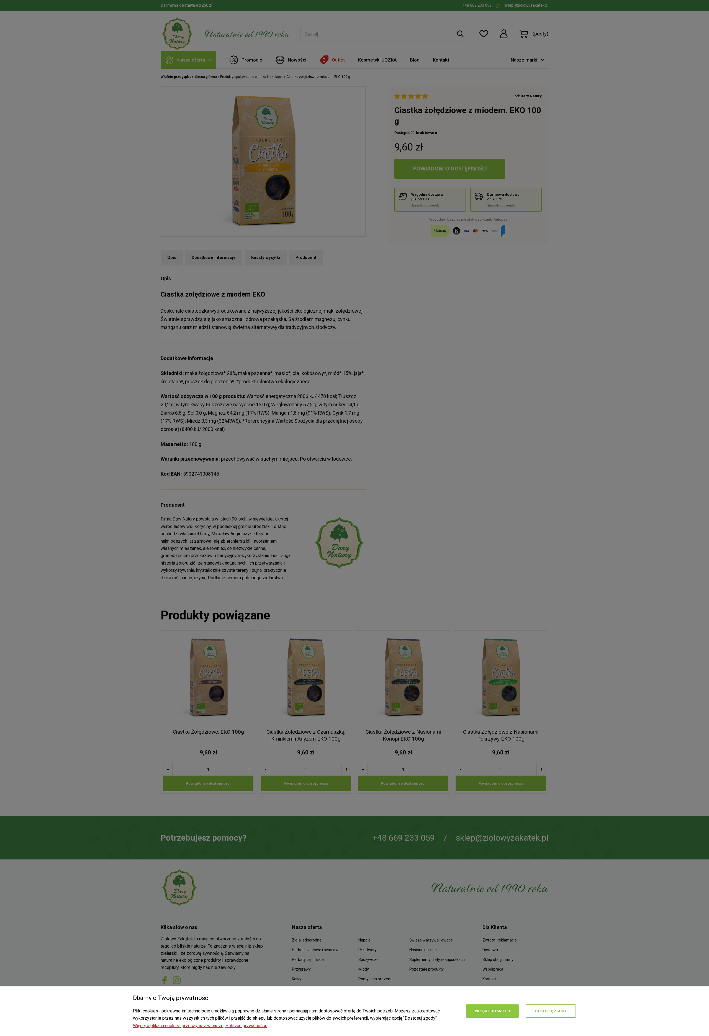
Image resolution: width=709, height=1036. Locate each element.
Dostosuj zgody (551, 1010)
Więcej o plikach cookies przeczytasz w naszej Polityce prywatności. (200, 1025)
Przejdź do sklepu (492, 1010)
